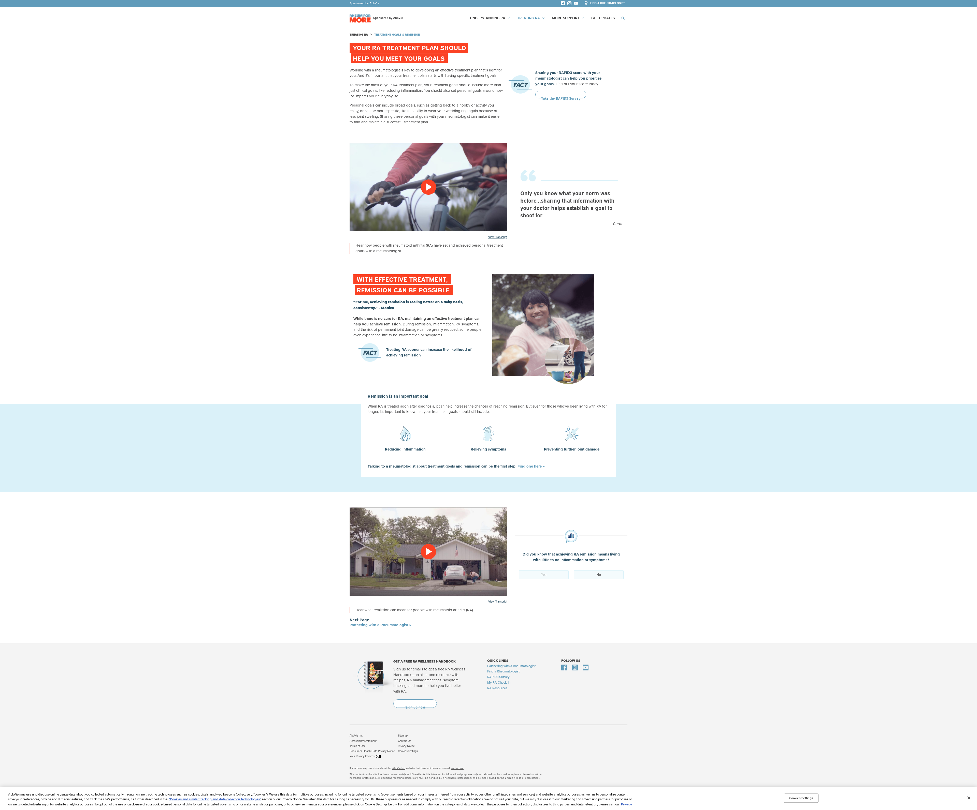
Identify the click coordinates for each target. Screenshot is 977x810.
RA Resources (497, 688)
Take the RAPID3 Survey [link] (560, 94)
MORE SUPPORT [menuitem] (565, 18)
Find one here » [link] (531, 466)
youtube (578, 4)
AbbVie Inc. (356, 735)
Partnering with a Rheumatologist (511, 666)
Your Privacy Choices (362, 756)
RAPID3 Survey (498, 677)
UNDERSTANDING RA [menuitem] (487, 18)
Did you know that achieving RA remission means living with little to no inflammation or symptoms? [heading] (571, 557)
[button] (623, 18)
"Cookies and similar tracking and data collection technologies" (215, 800)
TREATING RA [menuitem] (528, 18)
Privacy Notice (406, 746)
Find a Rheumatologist (503, 671)
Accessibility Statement (363, 741)
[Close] (968, 798)
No (598, 575)
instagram (570, 4)
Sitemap (403, 735)
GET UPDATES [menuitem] (603, 18)
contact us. (457, 768)
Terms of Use (358, 746)
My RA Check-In (498, 683)
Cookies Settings (408, 751)
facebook (564, 4)
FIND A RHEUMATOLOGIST (607, 3)
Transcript (501, 237)
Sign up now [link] (415, 703)
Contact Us (404, 741)
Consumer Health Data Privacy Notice (372, 751)
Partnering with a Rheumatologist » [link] (380, 625)
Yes (544, 575)
